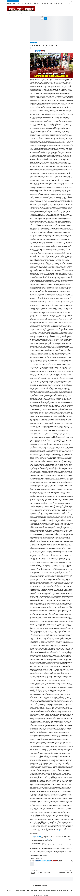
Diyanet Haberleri (33, 42)
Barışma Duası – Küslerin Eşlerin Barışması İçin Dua (42, 839)
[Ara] (45, 18)
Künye (71, 890)
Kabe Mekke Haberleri (47, 1)
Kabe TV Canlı (40, 1)
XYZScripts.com (45, 895)
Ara (42, 16)
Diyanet (33, 858)
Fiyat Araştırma (34, 1)
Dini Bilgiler (53, 890)
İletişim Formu (65, 890)
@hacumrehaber (43, 885)
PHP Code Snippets (35, 895)
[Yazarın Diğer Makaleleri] (32, 864)
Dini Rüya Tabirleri (55, 1)
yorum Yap (52, 878)
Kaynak (58, 830)
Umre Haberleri (22, 1)
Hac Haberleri (28, 1)
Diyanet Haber (38, 858)
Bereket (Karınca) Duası (37, 844)
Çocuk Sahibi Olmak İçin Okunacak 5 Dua (40, 841)
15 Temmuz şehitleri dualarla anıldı (64, 872)
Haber (42, 858)
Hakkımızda (59, 890)
